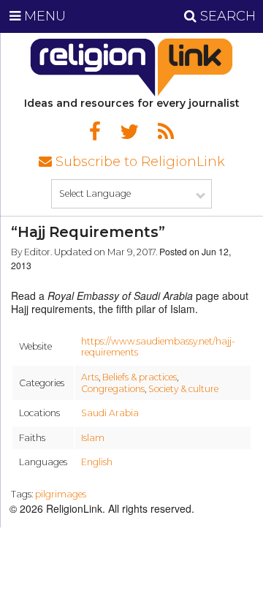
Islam (92, 437)
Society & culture (183, 388)
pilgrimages (60, 494)
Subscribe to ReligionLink (138, 162)
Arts (90, 377)
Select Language (95, 193)
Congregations (113, 388)
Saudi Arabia (110, 412)
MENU (43, 16)
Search (226, 16)
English (97, 461)
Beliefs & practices (139, 377)
